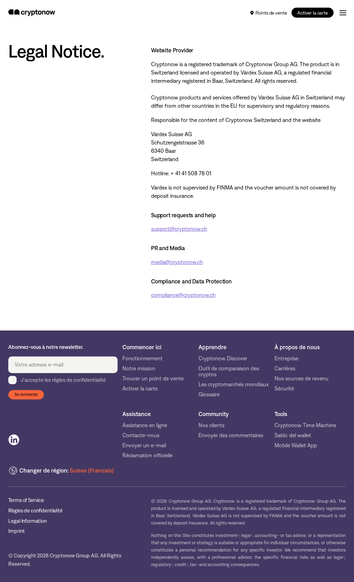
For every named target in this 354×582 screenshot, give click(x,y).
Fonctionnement (142, 358)
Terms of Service (26, 500)
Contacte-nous (140, 435)
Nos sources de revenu (301, 378)
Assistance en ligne (144, 425)
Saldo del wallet (292, 435)
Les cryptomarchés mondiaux (233, 384)
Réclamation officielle (147, 455)
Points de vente (271, 13)
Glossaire (209, 394)
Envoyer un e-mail (144, 445)
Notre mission (138, 368)
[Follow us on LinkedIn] (13, 440)
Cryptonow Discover (222, 358)
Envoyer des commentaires (230, 435)
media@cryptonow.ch (177, 262)
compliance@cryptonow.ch (183, 295)
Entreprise (286, 358)
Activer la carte (312, 13)
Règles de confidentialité (35, 510)
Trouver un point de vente (153, 378)
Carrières (284, 368)
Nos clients (211, 425)
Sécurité (284, 388)
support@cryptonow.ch (179, 229)
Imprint (16, 531)
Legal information (27, 521)
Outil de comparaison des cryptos (228, 371)
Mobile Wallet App (295, 445)
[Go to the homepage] (31, 12)
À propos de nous (297, 347)
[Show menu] (343, 12)
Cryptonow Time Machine (305, 425)
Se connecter (26, 394)
